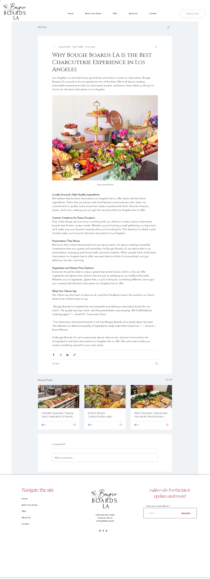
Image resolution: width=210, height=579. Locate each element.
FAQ (24, 511)
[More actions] (156, 46)
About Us (26, 517)
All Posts (42, 27)
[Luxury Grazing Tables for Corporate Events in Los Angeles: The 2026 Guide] (58, 396)
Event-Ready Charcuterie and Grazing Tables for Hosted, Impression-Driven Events (101, 415)
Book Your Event (29, 505)
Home (24, 498)
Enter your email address (157, 506)
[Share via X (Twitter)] (60, 354)
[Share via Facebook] (53, 354)
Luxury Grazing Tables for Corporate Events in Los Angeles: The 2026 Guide (57, 415)
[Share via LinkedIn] (67, 354)
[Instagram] (100, 531)
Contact (25, 524)
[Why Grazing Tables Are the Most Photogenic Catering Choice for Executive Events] (151, 396)
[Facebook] (103, 531)
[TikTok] (106, 531)
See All (169, 379)
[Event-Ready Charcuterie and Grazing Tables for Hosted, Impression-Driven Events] (105, 396)
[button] (168, 27)
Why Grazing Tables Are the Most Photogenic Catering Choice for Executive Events (151, 415)
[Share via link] (74, 354)
